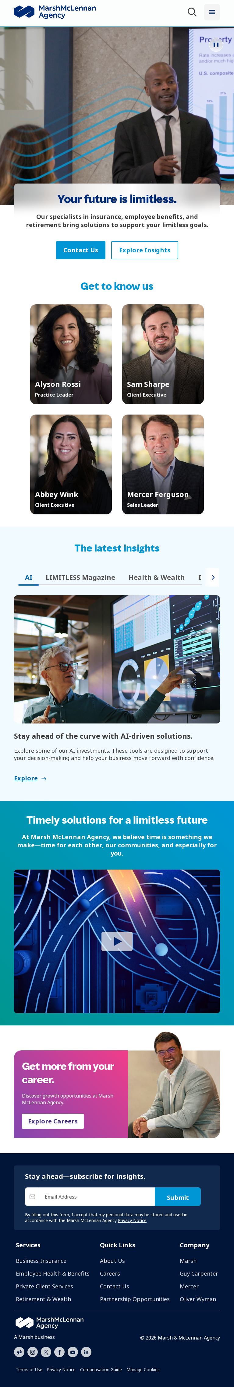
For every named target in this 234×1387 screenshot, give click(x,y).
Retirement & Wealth (43, 1299)
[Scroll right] (211, 577)
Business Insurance (41, 1260)
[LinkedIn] (86, 1351)
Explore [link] (26, 778)
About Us (112, 1260)
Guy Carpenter (199, 1273)
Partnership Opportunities (135, 1299)
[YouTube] (73, 1351)
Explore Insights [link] (144, 250)
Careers (110, 1273)
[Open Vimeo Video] (117, 941)
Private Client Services (44, 1286)
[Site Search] (193, 13)
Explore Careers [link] (53, 1121)
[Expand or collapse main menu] (212, 12)
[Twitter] (46, 1351)
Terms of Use (29, 1369)
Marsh (188, 1260)
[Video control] (216, 45)
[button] (71, 354)
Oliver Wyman (198, 1299)
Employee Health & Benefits (53, 1273)
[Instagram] (32, 1352)
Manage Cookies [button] (143, 1369)
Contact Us (114, 1286)
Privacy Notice (61, 1369)
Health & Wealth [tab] (157, 577)
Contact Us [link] (80, 250)
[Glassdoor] (19, 1352)
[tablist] (108, 577)
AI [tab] (28, 577)
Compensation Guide (101, 1369)
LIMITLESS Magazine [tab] (80, 577)
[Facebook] (59, 1351)
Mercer (189, 1286)
